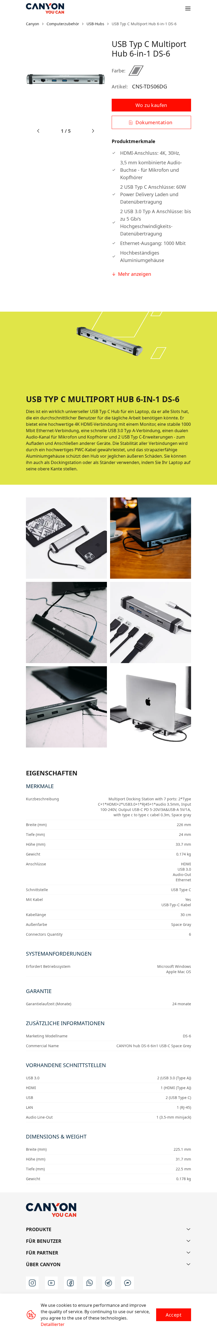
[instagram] (32, 1283)
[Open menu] (188, 8)
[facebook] (70, 1283)
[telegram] (108, 1283)
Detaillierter (53, 1324)
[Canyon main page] (45, 8)
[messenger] (127, 1283)
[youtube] (51, 1283)
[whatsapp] (89, 1283)
